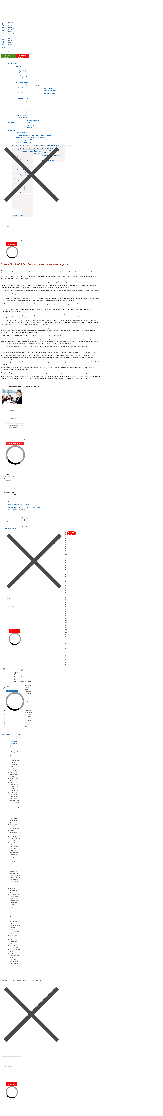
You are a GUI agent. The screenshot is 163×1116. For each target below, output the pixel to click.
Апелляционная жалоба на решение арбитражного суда (15, 929)
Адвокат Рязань (15, 900)
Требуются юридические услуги (14, 820)
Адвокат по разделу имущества (13, 861)
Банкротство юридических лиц (14, 832)
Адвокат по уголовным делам (13, 774)
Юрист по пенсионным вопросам (14, 968)
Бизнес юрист (14, 915)
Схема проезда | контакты (22, 681)
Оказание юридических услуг (14, 890)
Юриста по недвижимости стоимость (14, 796)
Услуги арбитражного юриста (14, 955)
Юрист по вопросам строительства (14, 850)
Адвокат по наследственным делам (15, 867)
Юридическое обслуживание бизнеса (14, 896)
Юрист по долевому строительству (14, 844)
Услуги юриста (14, 792)
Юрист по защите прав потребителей (14, 961)
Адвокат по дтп (15, 877)
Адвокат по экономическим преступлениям (15, 873)
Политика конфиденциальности (28, 712)
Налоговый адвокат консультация (14, 826)
